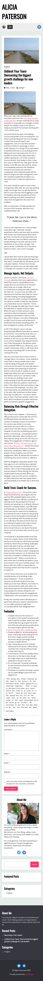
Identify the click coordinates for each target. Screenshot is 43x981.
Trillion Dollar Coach (13, 492)
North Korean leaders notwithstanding (22, 630)
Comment (8, 730)
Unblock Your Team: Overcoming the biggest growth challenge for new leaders (21, 940)
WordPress (29, 974)
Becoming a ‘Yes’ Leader (13, 935)
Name (7, 754)
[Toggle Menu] (10, 27)
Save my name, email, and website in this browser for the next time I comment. (21, 782)
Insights (7, 66)
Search (34, 864)
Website (7, 772)
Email (6, 763)
